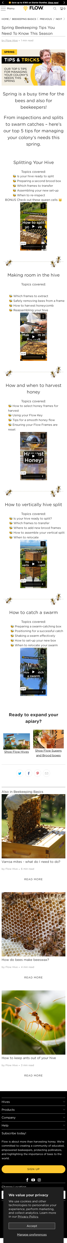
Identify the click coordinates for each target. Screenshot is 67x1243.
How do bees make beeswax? (25, 960)
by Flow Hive (10, 40)
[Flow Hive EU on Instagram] (39, 1180)
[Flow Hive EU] (33, 8)
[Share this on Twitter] (19, 773)
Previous (45, 19)
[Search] (55, 8)
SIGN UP (33, 1169)
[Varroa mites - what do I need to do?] (33, 826)
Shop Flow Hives (16, 752)
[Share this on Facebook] (28, 773)
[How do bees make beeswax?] (33, 924)
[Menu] (2, 8)
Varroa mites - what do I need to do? (31, 862)
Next (59, 19)
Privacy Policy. (28, 1216)
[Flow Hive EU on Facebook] (27, 1180)
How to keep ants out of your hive (29, 1058)
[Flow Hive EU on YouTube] (33, 1180)
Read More (33, 879)
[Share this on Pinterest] (37, 773)
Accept (32, 1226)
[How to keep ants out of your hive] (33, 1022)
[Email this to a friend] (46, 773)
